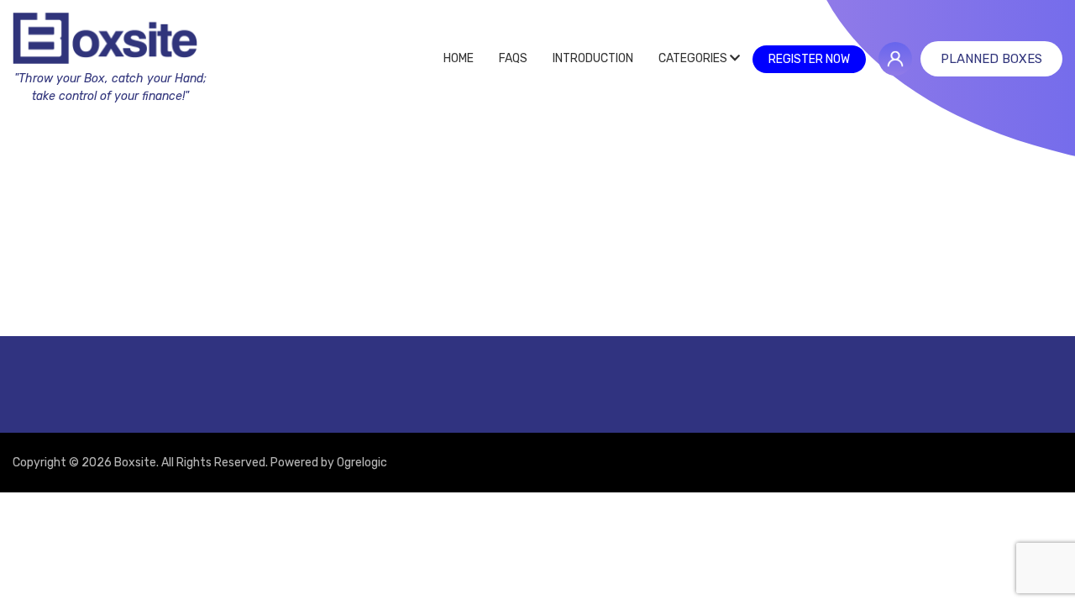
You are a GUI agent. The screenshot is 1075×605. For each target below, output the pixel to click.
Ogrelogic (362, 462)
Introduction (593, 58)
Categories (694, 58)
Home (458, 58)
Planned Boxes (991, 58)
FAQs (513, 58)
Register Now (809, 59)
